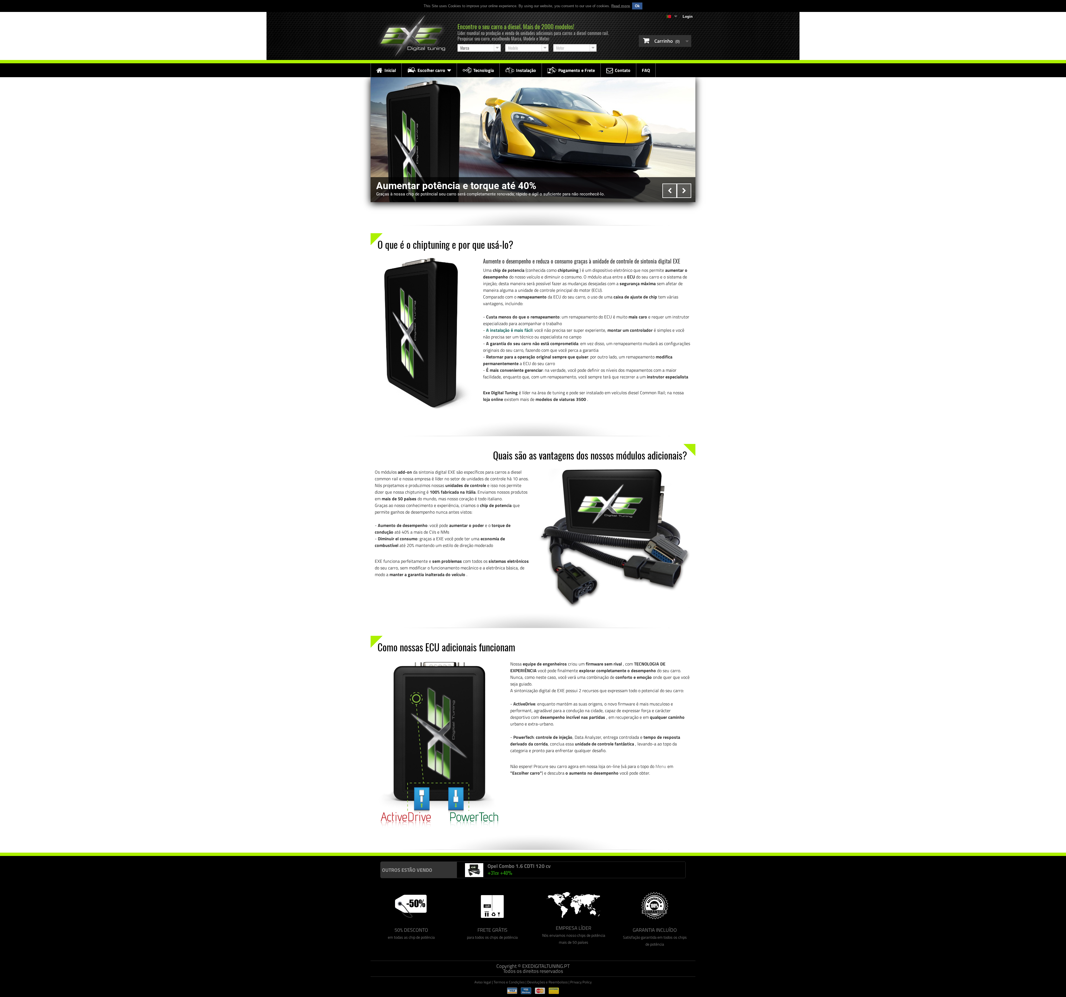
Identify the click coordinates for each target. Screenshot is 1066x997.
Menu (660, 766)
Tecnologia (483, 70)
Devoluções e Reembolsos (547, 982)
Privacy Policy (581, 982)
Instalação (526, 70)
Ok (637, 6)
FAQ (646, 70)
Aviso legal (482, 982)
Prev (669, 191)
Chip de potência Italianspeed (25, 863)
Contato (622, 70)
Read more (620, 6)
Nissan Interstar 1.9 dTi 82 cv (520, 866)
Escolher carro (431, 70)
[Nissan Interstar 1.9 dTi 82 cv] (474, 870)
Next (684, 191)
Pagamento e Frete (576, 70)
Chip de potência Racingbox (73, 863)
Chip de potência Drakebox (120, 863)
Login (688, 16)
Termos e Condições (509, 982)
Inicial (390, 70)
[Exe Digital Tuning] (411, 36)
